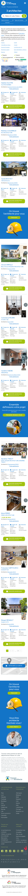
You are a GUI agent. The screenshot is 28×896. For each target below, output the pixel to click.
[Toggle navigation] (25, 3)
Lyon (2, 795)
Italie (17, 805)
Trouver (14, 217)
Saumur (3, 52)
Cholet (15, 45)
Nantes (3, 805)
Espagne (18, 799)
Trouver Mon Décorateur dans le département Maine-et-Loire (14, 886)
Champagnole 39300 (13, 464)
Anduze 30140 (11, 269)
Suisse (17, 813)
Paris (2, 793)
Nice (2, 803)
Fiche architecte (14, 89)
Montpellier (4, 817)
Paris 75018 (10, 322)
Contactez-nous (20, 830)
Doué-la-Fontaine (5, 47)
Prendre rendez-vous (14, 415)
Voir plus (7, 22)
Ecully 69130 (11, 624)
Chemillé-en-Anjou (5, 45)
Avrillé (15, 42)
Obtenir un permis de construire (6, 835)
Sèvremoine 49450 (13, 183)
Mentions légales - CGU (21, 837)
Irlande (18, 803)
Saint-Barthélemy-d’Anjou (20, 49)
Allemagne (19, 793)
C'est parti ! (14, 727)
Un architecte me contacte (6, 831)
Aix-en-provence (5, 813)
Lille (2, 811)
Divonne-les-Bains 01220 (14, 375)
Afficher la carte (15, 666)
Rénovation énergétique (4, 839)
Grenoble (3, 815)
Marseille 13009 (12, 572)
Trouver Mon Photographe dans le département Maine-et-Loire (14, 876)
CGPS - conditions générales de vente (21, 841)
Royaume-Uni (19, 811)
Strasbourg (4, 807)
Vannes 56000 (11, 519)
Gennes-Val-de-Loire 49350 (15, 87)
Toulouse (3, 799)
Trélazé (15, 52)
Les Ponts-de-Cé (18, 47)
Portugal (18, 809)
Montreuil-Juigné (5, 49)
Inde (17, 801)
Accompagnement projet (6, 843)
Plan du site (19, 834)
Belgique (18, 795)
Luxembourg (19, 807)
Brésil (17, 797)
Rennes (3, 809)
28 (18, 650)
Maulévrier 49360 (12, 135)
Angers (3, 42)
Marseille (3, 797)
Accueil (3, 7)
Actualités (18, 832)
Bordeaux (3, 801)
